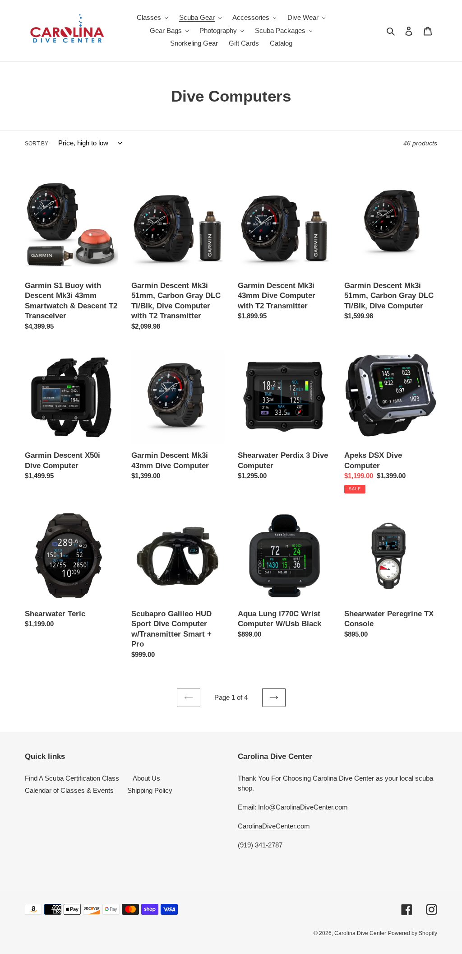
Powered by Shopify (412, 933)
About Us (146, 778)
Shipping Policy (149, 790)
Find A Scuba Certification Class (72, 778)
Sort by (36, 143)
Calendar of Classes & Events (69, 790)
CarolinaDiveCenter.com (274, 826)
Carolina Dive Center (360, 933)
